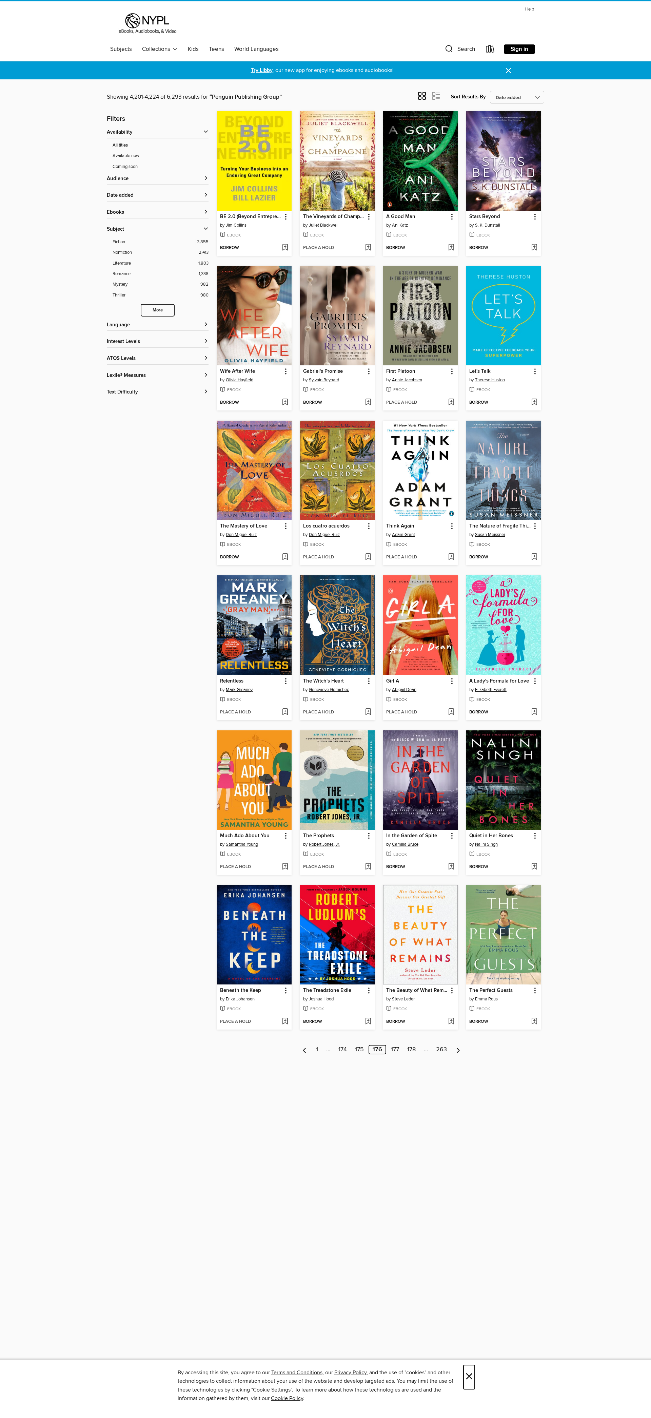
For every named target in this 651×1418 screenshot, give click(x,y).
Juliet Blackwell (323, 225)
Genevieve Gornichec (329, 689)
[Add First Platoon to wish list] (451, 402)
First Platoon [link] (400, 371)
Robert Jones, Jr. (324, 844)
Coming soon (125, 166)
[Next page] (458, 1050)
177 (395, 1049)
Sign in (519, 49)
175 (359, 1049)
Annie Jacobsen (407, 380)
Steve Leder (403, 999)
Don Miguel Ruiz (241, 534)
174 (342, 1049)
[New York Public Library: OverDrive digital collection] (147, 23)
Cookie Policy (287, 1398)
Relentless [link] (231, 681)
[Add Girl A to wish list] (451, 712)
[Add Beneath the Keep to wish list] (285, 1021)
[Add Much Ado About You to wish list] (285, 867)
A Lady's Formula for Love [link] (499, 681)
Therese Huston (490, 380)
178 (411, 1049)
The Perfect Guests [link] (491, 991)
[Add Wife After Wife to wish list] (285, 402)
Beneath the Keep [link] (240, 991)
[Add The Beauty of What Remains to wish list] (451, 1021)
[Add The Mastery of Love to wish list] (285, 557)
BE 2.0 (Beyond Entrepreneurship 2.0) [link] (251, 217)
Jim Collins (236, 225)
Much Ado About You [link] (245, 836)
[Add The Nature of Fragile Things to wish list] (534, 557)
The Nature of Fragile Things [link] (500, 526)
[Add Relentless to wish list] (285, 712)
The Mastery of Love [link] (243, 526)
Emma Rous (486, 999)
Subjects (121, 49)
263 (441, 1049)
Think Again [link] (400, 526)
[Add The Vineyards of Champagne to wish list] (368, 248)
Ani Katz (400, 225)
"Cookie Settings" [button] (271, 1389)
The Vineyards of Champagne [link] (334, 217)
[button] (459, 50)
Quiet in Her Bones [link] (491, 836)
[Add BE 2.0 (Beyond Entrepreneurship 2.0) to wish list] (285, 248)
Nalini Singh (486, 844)
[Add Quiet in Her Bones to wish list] (534, 867)
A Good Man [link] (400, 217)
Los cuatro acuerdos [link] (326, 526)
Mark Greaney (239, 689)
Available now (126, 155)
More (158, 310)
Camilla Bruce (405, 844)
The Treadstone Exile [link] (327, 991)
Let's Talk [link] (480, 371)
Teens (216, 49)
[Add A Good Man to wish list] (451, 248)
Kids (193, 49)
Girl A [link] (392, 681)
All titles (120, 145)
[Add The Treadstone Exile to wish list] (368, 1021)
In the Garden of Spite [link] (411, 836)
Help (529, 9)
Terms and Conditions (296, 1372)
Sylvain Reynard (324, 380)
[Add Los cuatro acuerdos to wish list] (368, 557)
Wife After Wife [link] (237, 371)
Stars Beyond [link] (484, 217)
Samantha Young (242, 844)
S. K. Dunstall (487, 225)
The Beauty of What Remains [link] (417, 991)
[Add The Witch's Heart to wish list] (368, 712)
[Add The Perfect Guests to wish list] (534, 1021)
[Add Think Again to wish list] (451, 557)
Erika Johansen (240, 999)
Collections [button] (157, 49)
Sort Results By (468, 97)
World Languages (256, 49)
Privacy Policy (350, 1372)
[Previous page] (304, 1050)
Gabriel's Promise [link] (323, 371)
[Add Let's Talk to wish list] (534, 402)
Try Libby (262, 70)
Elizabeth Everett (491, 689)
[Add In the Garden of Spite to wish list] (451, 867)
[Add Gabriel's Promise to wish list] (368, 402)
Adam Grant (403, 534)
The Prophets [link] (318, 836)
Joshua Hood (321, 999)
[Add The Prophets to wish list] (368, 867)
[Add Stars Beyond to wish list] (534, 248)
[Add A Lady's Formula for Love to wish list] (534, 712)
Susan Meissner (490, 534)
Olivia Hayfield (239, 380)
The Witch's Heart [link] (323, 681)
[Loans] (490, 50)
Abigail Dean (404, 689)
